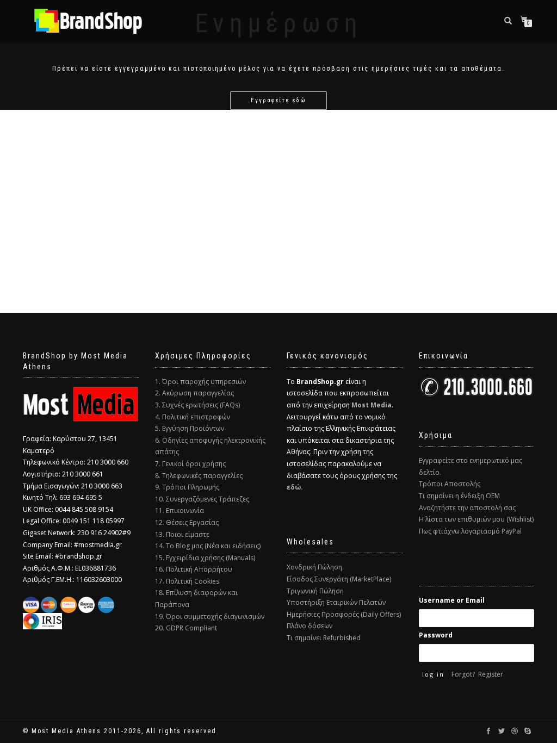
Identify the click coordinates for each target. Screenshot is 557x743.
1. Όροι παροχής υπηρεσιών (200, 381)
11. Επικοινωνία (179, 510)
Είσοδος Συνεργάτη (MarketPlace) (339, 579)
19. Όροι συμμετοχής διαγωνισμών (209, 616)
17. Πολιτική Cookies (187, 581)
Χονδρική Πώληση (314, 567)
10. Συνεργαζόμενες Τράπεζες (202, 499)
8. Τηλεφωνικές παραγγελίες (199, 475)
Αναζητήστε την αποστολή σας (467, 507)
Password (436, 635)
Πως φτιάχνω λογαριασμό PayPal (470, 531)
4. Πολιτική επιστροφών (192, 417)
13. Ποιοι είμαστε (182, 534)
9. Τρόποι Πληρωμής (187, 487)
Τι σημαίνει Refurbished (324, 637)
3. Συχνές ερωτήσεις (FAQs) (197, 405)
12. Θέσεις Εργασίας (187, 522)
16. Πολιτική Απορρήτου (193, 569)
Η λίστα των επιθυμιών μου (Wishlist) (476, 519)
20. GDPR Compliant (186, 628)
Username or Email (452, 600)
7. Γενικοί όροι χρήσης (190, 463)
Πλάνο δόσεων (309, 625)
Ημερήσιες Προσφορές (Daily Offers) (344, 614)
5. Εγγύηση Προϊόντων (189, 428)
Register (490, 674)
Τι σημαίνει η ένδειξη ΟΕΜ (459, 495)
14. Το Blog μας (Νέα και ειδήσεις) (208, 545)
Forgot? (463, 674)
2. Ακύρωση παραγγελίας (194, 393)
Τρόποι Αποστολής (449, 483)
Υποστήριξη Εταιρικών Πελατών (336, 602)
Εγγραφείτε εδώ (278, 100)
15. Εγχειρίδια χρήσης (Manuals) (205, 557)
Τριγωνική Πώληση (315, 591)
